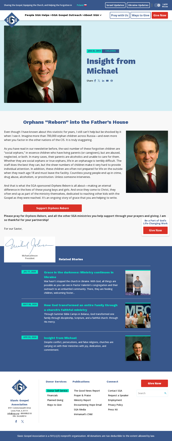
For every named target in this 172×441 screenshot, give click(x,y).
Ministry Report (82, 400)
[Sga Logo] (11, 20)
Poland (82, 5)
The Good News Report (87, 390)
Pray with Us (119, 15)
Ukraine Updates (138, 5)
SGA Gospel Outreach (67, 15)
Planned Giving (55, 400)
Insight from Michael (111, 66)
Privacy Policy (115, 404)
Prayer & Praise (82, 395)
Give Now (159, 15)
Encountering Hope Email (88, 404)
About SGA (91, 15)
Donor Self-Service (57, 390)
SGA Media (80, 409)
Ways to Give (140, 15)
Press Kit (113, 409)
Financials (52, 395)
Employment (115, 400)
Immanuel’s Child (83, 414)
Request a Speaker (118, 395)
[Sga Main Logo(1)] (19, 387)
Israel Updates (115, 5)
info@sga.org (13, 413)
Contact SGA (115, 390)
